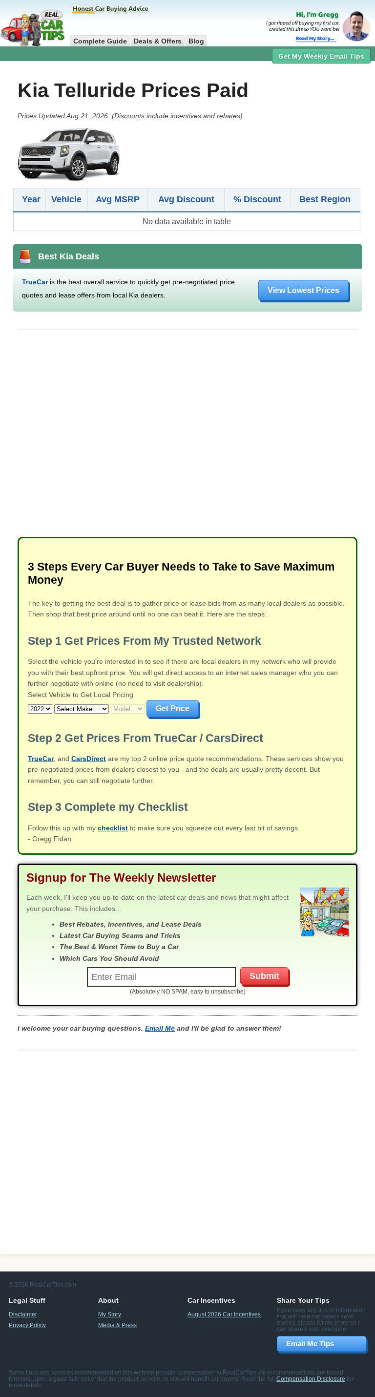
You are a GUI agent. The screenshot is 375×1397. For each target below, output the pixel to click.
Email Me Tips (310, 1343)
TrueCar (35, 282)
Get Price (172, 708)
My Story (109, 1314)
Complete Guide (100, 41)
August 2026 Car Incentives (224, 1314)
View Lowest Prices (303, 290)
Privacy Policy (27, 1325)
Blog (196, 41)
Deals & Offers (158, 41)
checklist (113, 828)
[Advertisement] (187, 438)
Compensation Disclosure (310, 1379)
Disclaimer (23, 1314)
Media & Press (117, 1325)
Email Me (160, 1028)
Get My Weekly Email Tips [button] (321, 56)
